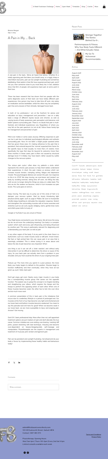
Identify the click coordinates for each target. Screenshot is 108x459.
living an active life (92, 189)
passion (80, 196)
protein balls (75, 199)
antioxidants (75, 169)
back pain (83, 169)
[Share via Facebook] (9, 362)
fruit (93, 176)
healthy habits (84, 182)
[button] (104, 6)
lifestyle (83, 189)
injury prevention (92, 186)
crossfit (91, 172)
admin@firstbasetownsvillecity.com (37, 427)
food (84, 176)
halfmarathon (85, 179)
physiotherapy (87, 196)
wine (79, 206)
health (99, 179)
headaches (93, 179)
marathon (75, 192)
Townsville (82, 166)
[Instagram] (25, 453)
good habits (99, 176)
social (80, 202)
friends (89, 176)
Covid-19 (75, 166)
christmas (96, 169)
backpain (89, 169)
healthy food (75, 182)
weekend (74, 206)
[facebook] (28, 453)
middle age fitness (84, 192)
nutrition (97, 192)
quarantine (83, 199)
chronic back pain (77, 172)
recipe (90, 199)
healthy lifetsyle (94, 182)
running (95, 199)
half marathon (76, 179)
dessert (96, 172)
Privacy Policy (96, 437)
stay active (94, 202)
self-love (74, 202)
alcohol (100, 166)
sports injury (86, 202)
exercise (74, 176)
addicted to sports (91, 166)
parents (74, 196)
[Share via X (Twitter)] (14, 362)
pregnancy (96, 196)
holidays (83, 186)
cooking (85, 172)
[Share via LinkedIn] (19, 362)
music (92, 192)
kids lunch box (76, 189)
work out (84, 206)
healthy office (76, 186)
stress (100, 202)
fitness (80, 176)
